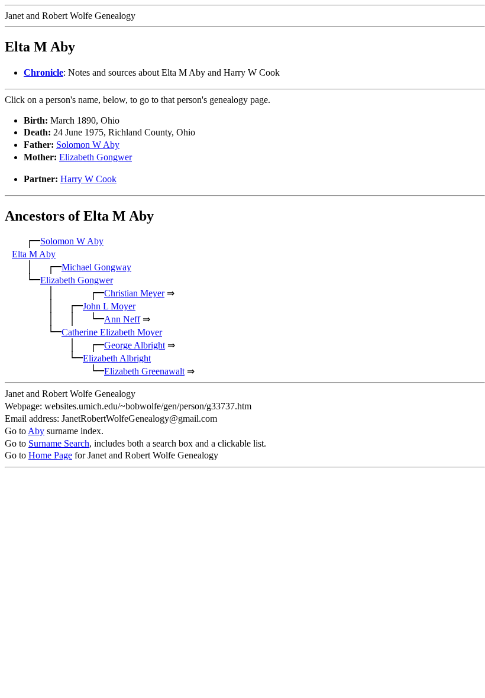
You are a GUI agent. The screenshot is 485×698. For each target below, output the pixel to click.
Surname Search (58, 443)
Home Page (50, 455)
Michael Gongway (96, 267)
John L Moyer (109, 306)
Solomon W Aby (87, 145)
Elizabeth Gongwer (95, 157)
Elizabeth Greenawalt (144, 371)
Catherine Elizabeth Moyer (112, 332)
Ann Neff (122, 319)
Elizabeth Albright (117, 358)
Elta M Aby (34, 254)
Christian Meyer (134, 293)
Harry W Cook (88, 179)
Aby (36, 431)
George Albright (134, 345)
